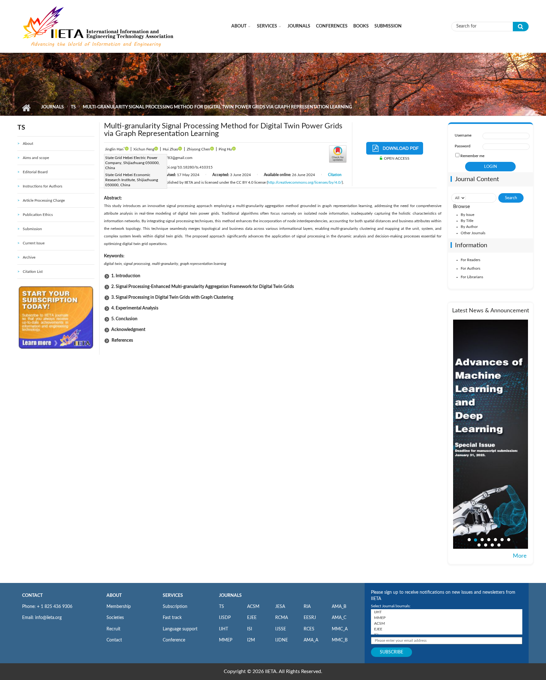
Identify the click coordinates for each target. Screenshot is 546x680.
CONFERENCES (332, 26)
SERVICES (173, 595)
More (520, 556)
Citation (335, 175)
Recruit (113, 629)
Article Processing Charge (44, 200)
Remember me (472, 156)
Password (462, 146)
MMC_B (340, 640)
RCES (309, 629)
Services (267, 26)
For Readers (470, 260)
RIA (307, 606)
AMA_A (311, 640)
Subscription (175, 606)
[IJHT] (446, 612)
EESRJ (310, 618)
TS (73, 107)
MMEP (225, 640)
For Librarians (472, 277)
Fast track (172, 618)
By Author (469, 227)
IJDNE (281, 640)
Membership (118, 606)
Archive (29, 257)
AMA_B (339, 606)
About (238, 26)
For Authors (470, 268)
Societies (115, 618)
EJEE (252, 618)
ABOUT (114, 595)
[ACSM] (446, 623)
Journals (299, 26)
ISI (249, 629)
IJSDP (225, 618)
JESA (280, 606)
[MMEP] (446, 618)
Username (463, 135)
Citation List (33, 271)
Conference (174, 640)
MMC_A (340, 629)
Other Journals (473, 233)
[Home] (98, 26)
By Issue (467, 215)
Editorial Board (35, 172)
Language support (180, 629)
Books (361, 26)
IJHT (223, 629)
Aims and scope (36, 158)
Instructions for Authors (42, 186)
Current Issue (34, 243)
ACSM (253, 606)
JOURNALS (230, 595)
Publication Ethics (38, 215)
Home (26, 108)
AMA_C (339, 618)
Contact (114, 640)
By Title (467, 221)
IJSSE (280, 629)
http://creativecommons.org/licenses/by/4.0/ (305, 182)
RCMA (281, 618)
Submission (388, 26)
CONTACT (32, 595)
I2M (251, 640)
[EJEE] (446, 629)
